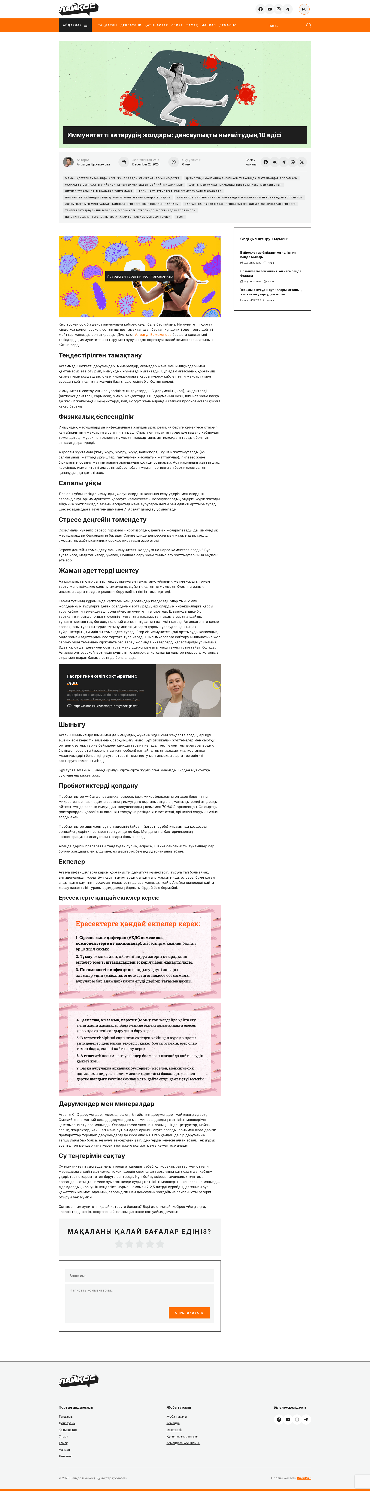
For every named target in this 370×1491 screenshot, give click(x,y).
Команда (173, 1423)
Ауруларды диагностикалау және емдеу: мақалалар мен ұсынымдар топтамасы (240, 197)
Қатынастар (156, 25)
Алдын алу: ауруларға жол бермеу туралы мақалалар (180, 191)
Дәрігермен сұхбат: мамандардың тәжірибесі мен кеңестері (235, 184)
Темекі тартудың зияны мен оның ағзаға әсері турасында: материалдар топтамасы (130, 210)
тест (180, 217)
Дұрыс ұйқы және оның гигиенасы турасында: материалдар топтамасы (241, 178)
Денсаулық (131, 25)
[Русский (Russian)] (304, 9)
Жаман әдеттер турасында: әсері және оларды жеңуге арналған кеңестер (122, 178)
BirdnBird (304, 1478)
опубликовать (189, 1312)
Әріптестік (174, 1429)
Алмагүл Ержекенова (153, 334)
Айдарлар (72, 25)
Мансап (208, 25)
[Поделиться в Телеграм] (283, 162)
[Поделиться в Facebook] (265, 162)
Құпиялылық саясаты (182, 1436)
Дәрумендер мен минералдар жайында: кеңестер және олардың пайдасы (122, 204)
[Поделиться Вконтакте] (274, 162)
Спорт (177, 25)
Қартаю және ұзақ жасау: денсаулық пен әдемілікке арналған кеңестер (240, 204)
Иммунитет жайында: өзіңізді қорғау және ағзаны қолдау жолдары (118, 197)
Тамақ (192, 25)
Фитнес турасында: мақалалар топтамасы (98, 191)
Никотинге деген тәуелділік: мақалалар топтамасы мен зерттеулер (117, 217)
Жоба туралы (177, 1416)
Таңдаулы (107, 25)
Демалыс (228, 25)
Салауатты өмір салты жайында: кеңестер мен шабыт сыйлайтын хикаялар (124, 184)
